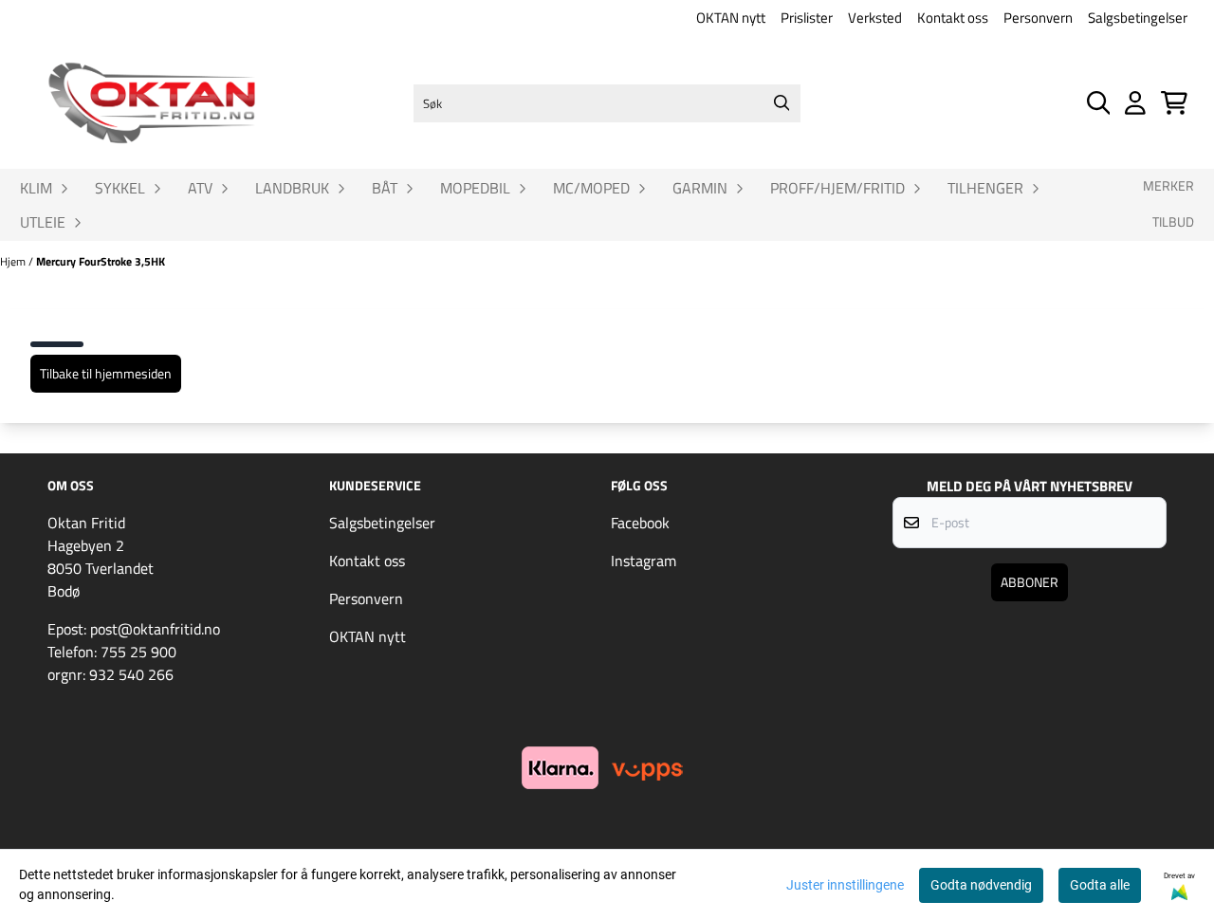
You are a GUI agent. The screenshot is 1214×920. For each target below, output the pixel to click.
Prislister (807, 17)
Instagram (643, 560)
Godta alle (1100, 884)
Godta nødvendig (981, 884)
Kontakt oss (952, 17)
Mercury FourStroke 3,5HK (100, 261)
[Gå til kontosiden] (1135, 102)
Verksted (875, 17)
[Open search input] (1099, 103)
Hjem (14, 261)
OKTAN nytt (730, 17)
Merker (1168, 185)
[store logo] (152, 103)
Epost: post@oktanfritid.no (133, 628)
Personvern (1038, 17)
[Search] (781, 103)
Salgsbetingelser (1137, 17)
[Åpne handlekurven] (1174, 102)
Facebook (640, 522)
